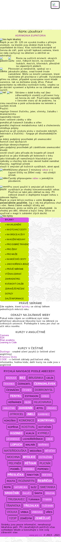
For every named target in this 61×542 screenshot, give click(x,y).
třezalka (31, 505)
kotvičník (44, 427)
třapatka (13, 505)
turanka (33, 499)
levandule (13, 439)
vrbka (24, 512)
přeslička (16, 474)
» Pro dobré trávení (16, 244)
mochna (13, 457)
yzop (13, 518)
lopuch (16, 444)
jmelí (31, 414)
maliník (30, 444)
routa (11, 481)
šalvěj (27, 493)
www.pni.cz (35, 535)
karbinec (43, 414)
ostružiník (45, 457)
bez (22, 377)
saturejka (20, 487)
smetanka (47, 487)
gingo (45, 396)
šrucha (50, 493)
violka (12, 512)
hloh (28, 402)
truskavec (16, 499)
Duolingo (5, 351)
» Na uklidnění (13, 224)
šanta (38, 493)
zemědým (26, 518)
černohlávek (45, 383)
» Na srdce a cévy (15, 234)
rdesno (47, 475)
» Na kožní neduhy (15, 239)
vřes (49, 512)
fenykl (16, 396)
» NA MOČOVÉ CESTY (15, 259)
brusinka (36, 377)
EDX (2, 337)
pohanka (28, 469)
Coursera (4, 335)
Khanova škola (8, 357)
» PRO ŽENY (11, 249)
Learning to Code (8, 342)
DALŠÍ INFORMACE (14, 298)
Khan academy (7, 340)
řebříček (45, 480)
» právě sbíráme (14, 269)
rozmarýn (26, 480)
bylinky (26, 306)
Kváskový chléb (14, 284)
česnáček (12, 390)
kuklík (30, 433)
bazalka (11, 378)
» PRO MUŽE (11, 254)
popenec (43, 469)
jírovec (51, 408)
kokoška (10, 420)
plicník (45, 463)
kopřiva (13, 427)
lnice (49, 439)
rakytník (33, 474)
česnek (27, 390)
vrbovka (37, 512)
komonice (26, 420)
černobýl (24, 383)
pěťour (30, 463)
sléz (34, 487)
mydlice (29, 457)
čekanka (9, 384)
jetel (39, 408)
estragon (31, 396)
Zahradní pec (12, 279)
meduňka (36, 450)
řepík (7, 487)
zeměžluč (42, 518)
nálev (36, 178)
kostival (28, 427)
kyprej (43, 433)
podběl (15, 469)
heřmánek (14, 402)
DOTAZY (9, 294)
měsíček (50, 451)
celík (49, 378)
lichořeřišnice (33, 439)
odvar (45, 170)
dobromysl (44, 389)
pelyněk (15, 463)
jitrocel (16, 414)
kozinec (16, 433)
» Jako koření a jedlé (17, 264)
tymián (47, 499)
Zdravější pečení (14, 289)
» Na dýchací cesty (16, 229)
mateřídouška (15, 450)
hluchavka (42, 402)
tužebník (47, 506)
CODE (3, 359)
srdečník (12, 493)
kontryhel (46, 420)
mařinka (43, 445)
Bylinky (9, 220)
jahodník (25, 408)
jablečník (9, 408)
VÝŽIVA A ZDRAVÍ (13, 274)
